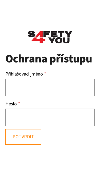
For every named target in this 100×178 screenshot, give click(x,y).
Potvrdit (23, 136)
